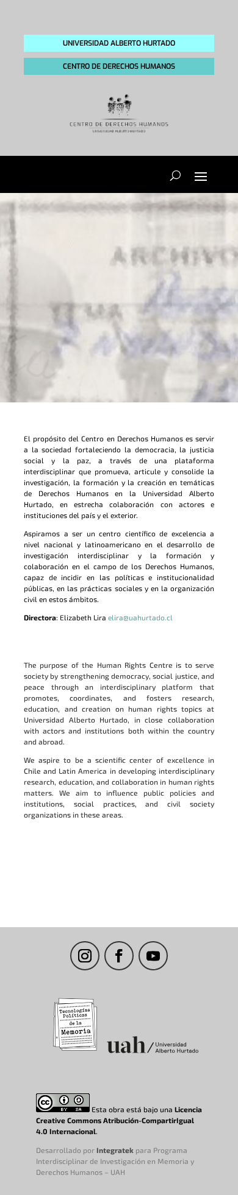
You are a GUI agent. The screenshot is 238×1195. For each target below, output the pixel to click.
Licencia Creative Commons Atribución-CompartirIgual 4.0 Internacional (119, 1120)
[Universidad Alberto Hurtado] (152, 1052)
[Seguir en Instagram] (84, 955)
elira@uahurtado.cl (140, 617)
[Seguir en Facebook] (119, 955)
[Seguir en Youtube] (153, 955)
